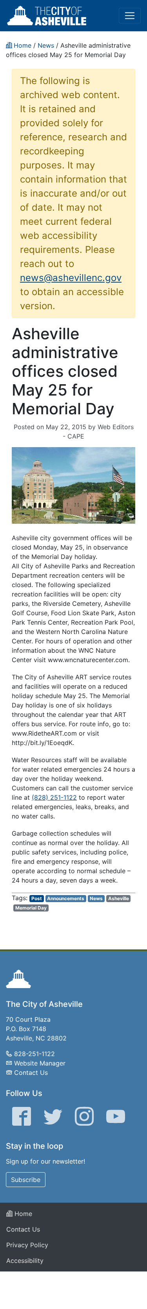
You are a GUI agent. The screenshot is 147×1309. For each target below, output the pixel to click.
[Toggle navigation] (130, 15)
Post (36, 898)
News (96, 898)
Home (22, 1214)
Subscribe (25, 1180)
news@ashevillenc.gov (71, 277)
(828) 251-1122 (54, 797)
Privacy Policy (27, 1245)
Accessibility (25, 1260)
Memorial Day (31, 908)
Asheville (118, 898)
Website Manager (39, 1063)
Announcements (65, 898)
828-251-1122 (34, 1054)
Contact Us (31, 1072)
